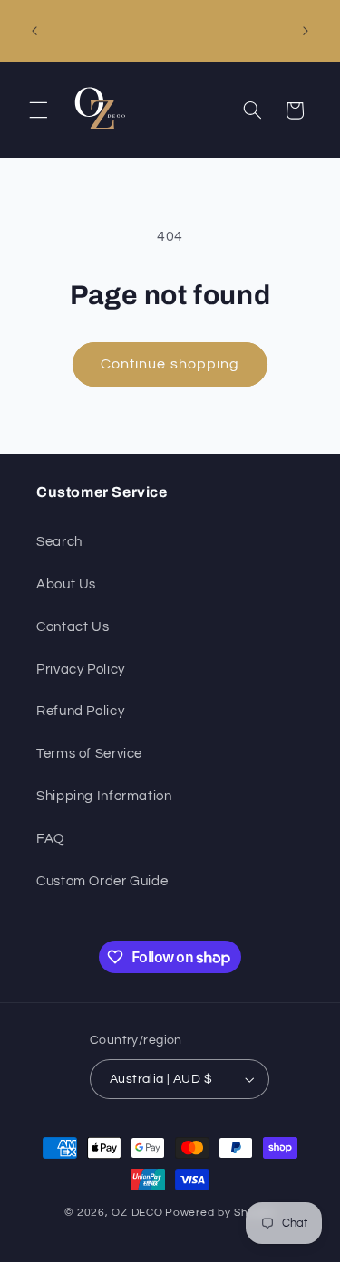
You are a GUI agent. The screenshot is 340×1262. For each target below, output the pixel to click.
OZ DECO (137, 1213)
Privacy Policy (80, 669)
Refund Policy (80, 711)
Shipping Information (104, 796)
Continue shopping (170, 364)
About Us (66, 584)
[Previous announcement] (34, 31)
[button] (38, 110)
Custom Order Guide (102, 881)
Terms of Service (89, 753)
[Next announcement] (305, 31)
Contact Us (72, 627)
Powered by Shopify (220, 1213)
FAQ (50, 839)
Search (59, 542)
